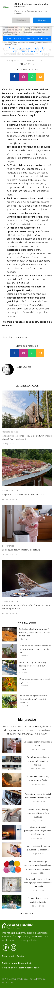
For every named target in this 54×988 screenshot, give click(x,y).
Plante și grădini (10, 491)
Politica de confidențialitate (27, 51)
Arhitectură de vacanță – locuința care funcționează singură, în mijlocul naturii (27, 437)
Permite (45, 19)
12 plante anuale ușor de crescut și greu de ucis (34, 681)
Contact (21, 956)
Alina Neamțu (27, 64)
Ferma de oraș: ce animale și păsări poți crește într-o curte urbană (33, 666)
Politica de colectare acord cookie (21, 967)
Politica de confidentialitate (17, 963)
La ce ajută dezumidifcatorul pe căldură (21, 549)
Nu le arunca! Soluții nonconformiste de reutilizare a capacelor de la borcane (37, 865)
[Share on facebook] (14, 77)
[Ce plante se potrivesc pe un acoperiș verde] (27, 467)
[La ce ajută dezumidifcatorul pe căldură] (27, 523)
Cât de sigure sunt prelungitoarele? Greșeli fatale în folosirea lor (37, 831)
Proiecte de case (10, 432)
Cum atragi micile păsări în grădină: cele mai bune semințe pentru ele (26, 607)
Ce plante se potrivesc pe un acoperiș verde (23, 494)
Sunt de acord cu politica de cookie (27, 38)
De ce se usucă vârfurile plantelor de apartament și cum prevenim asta (35, 649)
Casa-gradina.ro (18, 926)
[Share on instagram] (23, 77)
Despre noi (8, 956)
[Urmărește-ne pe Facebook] (6, 947)
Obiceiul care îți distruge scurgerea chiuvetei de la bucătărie (37, 813)
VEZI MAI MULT (27, 913)
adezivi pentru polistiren (26, 213)
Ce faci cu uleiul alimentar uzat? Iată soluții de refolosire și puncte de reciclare (34, 632)
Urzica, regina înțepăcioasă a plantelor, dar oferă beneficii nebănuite (33, 699)
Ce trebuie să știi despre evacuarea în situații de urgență (38, 761)
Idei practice (34, 60)
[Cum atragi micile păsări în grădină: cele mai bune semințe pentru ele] (27, 578)
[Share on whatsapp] (32, 77)
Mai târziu (29, 19)
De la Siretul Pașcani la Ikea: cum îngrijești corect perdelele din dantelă (38, 883)
